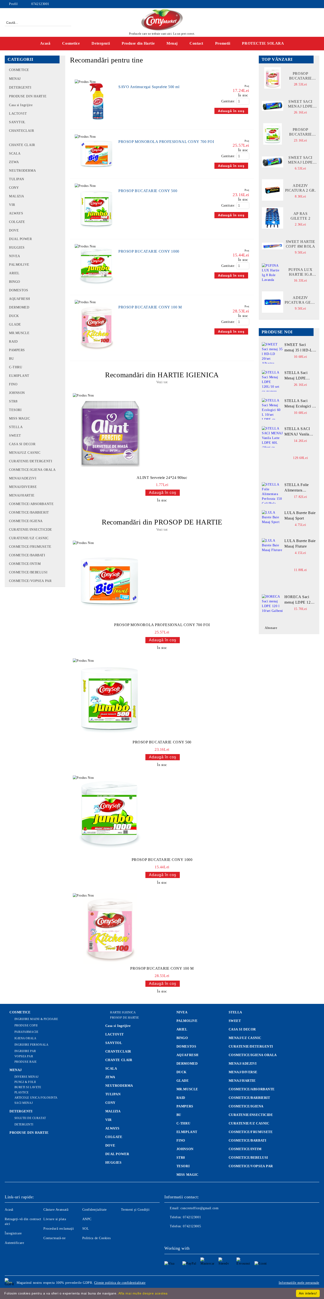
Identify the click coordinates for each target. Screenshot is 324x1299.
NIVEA (182, 1012)
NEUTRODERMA (119, 1085)
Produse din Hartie (138, 43)
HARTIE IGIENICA (123, 1012)
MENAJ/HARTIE (242, 1080)
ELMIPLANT (186, 1132)
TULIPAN (113, 1094)
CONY (110, 1103)
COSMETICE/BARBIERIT (249, 1098)
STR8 (180, 1157)
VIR (108, 1120)
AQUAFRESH (187, 1055)
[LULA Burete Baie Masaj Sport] (272, 521)
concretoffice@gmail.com (199, 1208)
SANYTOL (113, 1043)
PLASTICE (21, 1092)
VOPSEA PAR (23, 1056)
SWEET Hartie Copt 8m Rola (300, 244)
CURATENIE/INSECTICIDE (251, 1115)
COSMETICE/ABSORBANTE (252, 1089)
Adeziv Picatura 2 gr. (300, 188)
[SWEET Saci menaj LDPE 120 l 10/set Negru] (272, 162)
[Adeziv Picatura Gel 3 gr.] (272, 302)
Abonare (271, 628)
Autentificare (14, 1243)
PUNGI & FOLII (25, 1082)
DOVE (110, 1145)
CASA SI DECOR (242, 1029)
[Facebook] (316, 4)
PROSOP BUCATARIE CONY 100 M (150, 307)
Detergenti (101, 43)
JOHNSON (185, 1149)
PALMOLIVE (187, 1021)
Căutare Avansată (55, 1209)
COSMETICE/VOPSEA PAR (251, 1166)
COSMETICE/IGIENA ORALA (253, 1055)
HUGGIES (113, 1162)
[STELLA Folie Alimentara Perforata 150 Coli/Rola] (272, 493)
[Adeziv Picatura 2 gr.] (272, 190)
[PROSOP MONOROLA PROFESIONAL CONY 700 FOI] (96, 171)
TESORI (183, 1166)
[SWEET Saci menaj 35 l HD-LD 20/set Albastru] (272, 353)
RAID (180, 1098)
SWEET (235, 1021)
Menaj (172, 43)
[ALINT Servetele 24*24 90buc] (110, 433)
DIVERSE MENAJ (26, 1076)
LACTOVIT (114, 1034)
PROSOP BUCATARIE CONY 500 (147, 191)
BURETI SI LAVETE (27, 1087)
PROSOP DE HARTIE (124, 1017)
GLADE (182, 1080)
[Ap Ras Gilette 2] (272, 218)
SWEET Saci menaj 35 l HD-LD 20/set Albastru (299, 348)
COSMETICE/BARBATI (247, 1140)
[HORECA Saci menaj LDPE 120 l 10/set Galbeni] (272, 605)
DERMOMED (187, 1063)
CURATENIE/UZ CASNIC (249, 1123)
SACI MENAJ (23, 1103)
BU (178, 1115)
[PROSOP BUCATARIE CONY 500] (96, 232)
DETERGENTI (20, 1111)
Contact (196, 43)
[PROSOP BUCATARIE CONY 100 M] (96, 353)
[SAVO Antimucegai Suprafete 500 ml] (96, 122)
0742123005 (192, 1226)
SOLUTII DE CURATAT (30, 1118)
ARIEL (181, 1029)
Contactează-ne (54, 1238)
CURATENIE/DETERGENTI (251, 1046)
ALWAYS (112, 1128)
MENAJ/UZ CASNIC (245, 1038)
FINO (180, 1140)
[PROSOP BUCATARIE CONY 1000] (96, 287)
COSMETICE (20, 1012)
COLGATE (113, 1137)
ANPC (87, 1219)
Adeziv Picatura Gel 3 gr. (300, 300)
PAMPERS (184, 1106)
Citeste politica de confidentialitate (120, 1283)
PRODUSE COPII (26, 1025)
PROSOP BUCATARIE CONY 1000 (148, 251)
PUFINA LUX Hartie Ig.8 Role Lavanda (300, 272)
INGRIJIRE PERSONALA (31, 1044)
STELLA (235, 1012)
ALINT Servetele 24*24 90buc (162, 478)
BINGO (182, 1038)
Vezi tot (161, 382)
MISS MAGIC (187, 1174)
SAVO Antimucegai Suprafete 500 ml (148, 87)
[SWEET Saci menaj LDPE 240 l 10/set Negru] (272, 106)
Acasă (45, 43)
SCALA (111, 1068)
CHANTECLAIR (118, 1051)
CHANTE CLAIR (118, 1060)
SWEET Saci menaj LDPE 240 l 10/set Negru (300, 104)
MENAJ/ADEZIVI (243, 1063)
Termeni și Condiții (135, 1209)
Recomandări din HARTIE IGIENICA (162, 375)
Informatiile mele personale (299, 1283)
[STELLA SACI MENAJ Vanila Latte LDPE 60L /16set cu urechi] (272, 437)
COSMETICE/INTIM (245, 1149)
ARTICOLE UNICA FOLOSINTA (36, 1097)
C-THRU (183, 1123)
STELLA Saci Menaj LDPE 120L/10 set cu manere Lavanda (297, 376)
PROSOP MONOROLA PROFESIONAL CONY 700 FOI (166, 142)
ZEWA (110, 1077)
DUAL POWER (117, 1154)
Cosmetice (71, 43)
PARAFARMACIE (26, 1032)
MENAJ (15, 1070)
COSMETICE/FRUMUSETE (251, 1132)
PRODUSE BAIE (25, 1061)
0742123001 (40, 4)
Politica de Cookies (96, 1238)
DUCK (181, 1072)
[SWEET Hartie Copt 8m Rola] (272, 246)
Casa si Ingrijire (118, 1026)
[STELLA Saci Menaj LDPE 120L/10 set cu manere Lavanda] (272, 381)
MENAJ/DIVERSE (243, 1072)
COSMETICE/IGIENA (246, 1106)
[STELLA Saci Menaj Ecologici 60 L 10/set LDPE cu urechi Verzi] (272, 409)
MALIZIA (113, 1111)
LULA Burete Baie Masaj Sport (299, 515)
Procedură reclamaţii (58, 1228)
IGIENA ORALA (25, 1038)
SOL (85, 1228)
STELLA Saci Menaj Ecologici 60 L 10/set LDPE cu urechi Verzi (300, 404)
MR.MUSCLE (187, 1089)
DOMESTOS (186, 1046)
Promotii (222, 43)
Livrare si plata (54, 1219)
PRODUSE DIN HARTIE (28, 1132)
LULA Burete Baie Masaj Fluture (299, 543)
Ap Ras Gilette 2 (300, 216)
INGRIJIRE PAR (25, 1051)
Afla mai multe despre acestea (143, 1293)
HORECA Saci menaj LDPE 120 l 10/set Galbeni (299, 600)
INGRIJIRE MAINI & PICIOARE (36, 1019)
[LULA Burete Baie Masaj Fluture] (272, 549)
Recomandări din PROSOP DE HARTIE (162, 522)
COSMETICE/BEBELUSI (248, 1157)
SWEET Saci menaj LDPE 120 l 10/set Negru (300, 160)
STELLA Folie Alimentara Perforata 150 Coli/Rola (296, 488)
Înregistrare (13, 1233)
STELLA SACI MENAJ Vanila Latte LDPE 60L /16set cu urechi (297, 432)
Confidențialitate (94, 1209)
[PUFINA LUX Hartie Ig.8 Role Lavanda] (272, 274)
